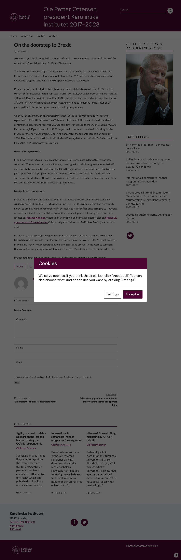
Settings (112, 294)
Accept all (132, 294)
